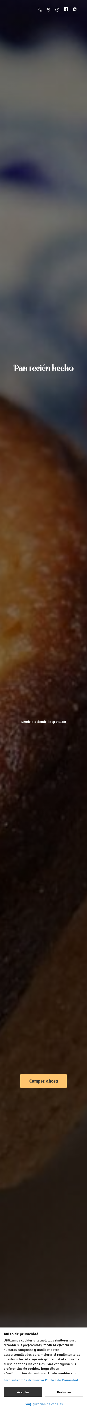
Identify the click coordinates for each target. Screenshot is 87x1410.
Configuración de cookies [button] (43, 1404)
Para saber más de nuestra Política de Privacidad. (41, 1380)
